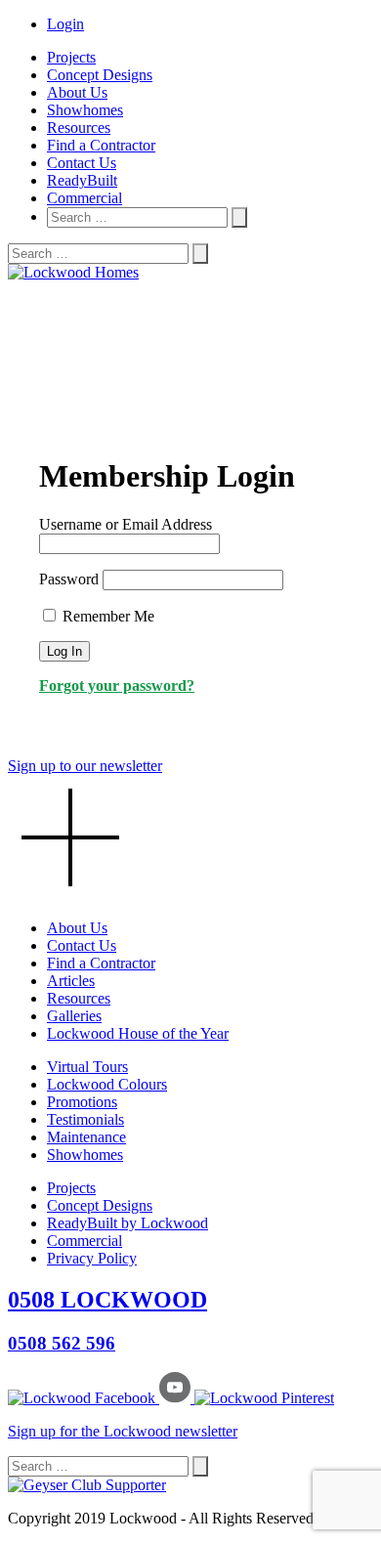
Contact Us (81, 162)
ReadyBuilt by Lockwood (127, 1223)
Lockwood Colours (107, 1084)
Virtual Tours (87, 1066)
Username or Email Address (125, 524)
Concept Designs (99, 74)
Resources (78, 127)
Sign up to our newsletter (85, 765)
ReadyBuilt (82, 180)
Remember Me (106, 616)
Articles (71, 980)
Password (69, 579)
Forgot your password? (116, 685)
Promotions (82, 1101)
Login (65, 24)
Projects (71, 57)
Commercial (84, 198)
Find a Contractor (101, 145)
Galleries (74, 1015)
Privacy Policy (92, 1258)
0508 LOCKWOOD (107, 1299)
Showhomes (85, 110)
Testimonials (85, 1119)
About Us (77, 92)
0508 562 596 (61, 1343)
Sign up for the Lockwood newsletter (122, 1431)
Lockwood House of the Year (138, 1033)
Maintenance (86, 1137)
